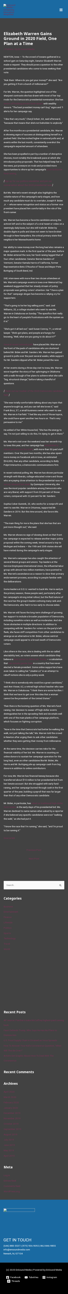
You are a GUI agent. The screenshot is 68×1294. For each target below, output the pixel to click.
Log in (7, 1175)
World (7, 949)
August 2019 (10, 1134)
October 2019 (11, 1123)
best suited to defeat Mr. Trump (30, 659)
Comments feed (12, 1186)
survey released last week (17, 484)
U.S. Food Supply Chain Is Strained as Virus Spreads (30, 1040)
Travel (7, 943)
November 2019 (12, 1118)
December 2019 (12, 1113)
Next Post (34, 858)
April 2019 (9, 1155)
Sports (7, 933)
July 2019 (9, 1139)
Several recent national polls (18, 344)
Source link (9, 838)
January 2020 (11, 1107)
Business (8, 906)
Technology (10, 938)
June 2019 (9, 1145)
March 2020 (10, 1097)
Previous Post (34, 850)
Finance (8, 917)
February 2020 (11, 1102)
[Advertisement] (30, 980)
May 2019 (9, 1150)
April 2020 (9, 1091)
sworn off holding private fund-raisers (23, 103)
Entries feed (10, 1180)
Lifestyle (8, 922)
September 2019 (12, 1129)
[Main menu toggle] (61, 9)
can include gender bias (20, 663)
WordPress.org (12, 1191)
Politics (9, 49)
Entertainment (11, 911)
